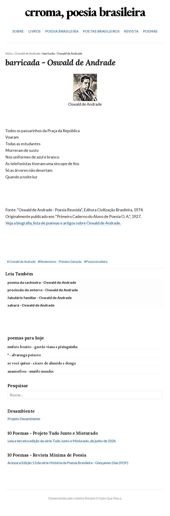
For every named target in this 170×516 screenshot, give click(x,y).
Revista (131, 31)
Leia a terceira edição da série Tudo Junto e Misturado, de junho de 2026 (62, 441)
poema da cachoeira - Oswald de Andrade (42, 282)
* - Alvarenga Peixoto (24, 354)
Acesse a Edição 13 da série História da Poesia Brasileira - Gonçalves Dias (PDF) (68, 463)
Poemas (150, 31)
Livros (34, 31)
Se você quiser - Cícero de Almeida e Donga (42, 363)
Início (8, 53)
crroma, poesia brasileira (85, 11)
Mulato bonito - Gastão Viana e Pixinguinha (42, 346)
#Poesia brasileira (95, 261)
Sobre (18, 31)
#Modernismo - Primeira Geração (60, 261)
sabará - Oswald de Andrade (31, 305)
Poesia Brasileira (62, 31)
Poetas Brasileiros (101, 31)
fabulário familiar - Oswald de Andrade (40, 297)
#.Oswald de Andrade (21, 261)
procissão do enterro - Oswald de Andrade (43, 290)
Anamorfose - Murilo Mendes (31, 371)
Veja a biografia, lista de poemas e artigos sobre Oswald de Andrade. (63, 223)
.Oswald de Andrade (27, 53)
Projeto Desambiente (24, 419)
